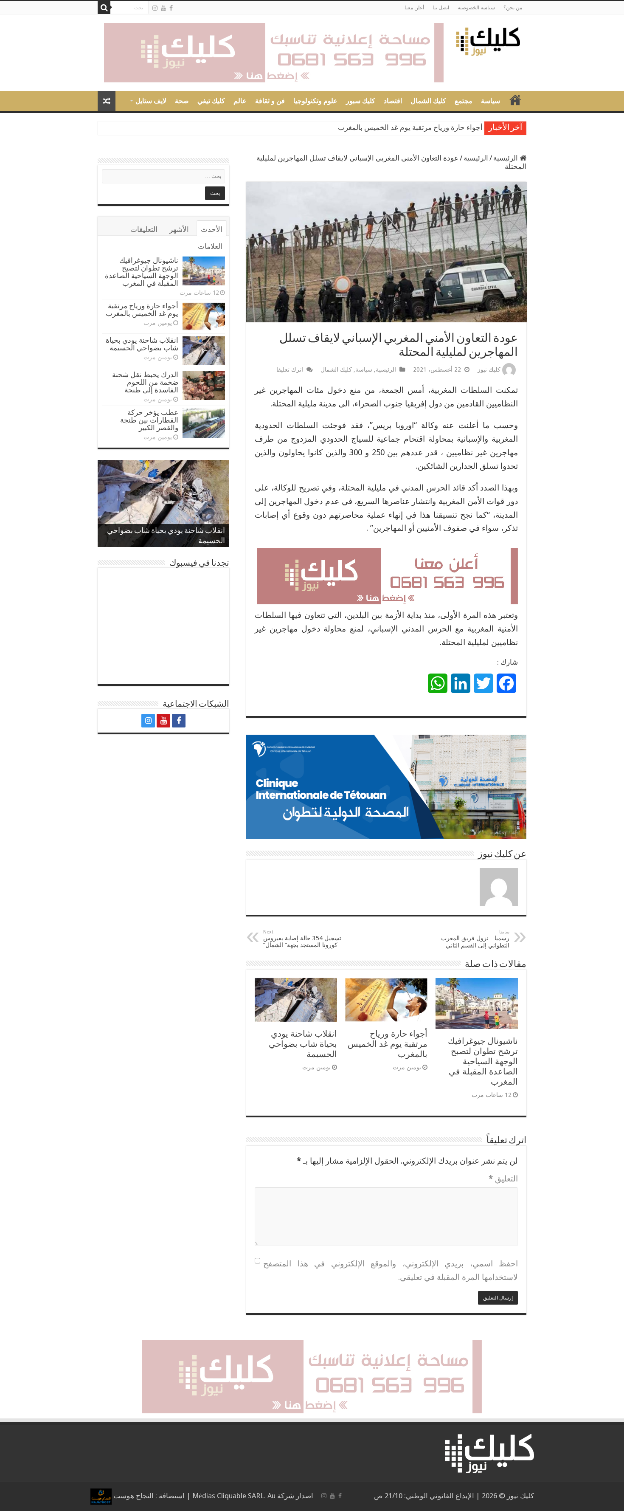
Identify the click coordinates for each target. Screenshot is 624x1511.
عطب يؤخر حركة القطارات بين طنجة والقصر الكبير (149, 420)
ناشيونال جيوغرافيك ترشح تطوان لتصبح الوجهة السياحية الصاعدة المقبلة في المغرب (483, 1061)
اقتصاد (393, 100)
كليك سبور (360, 100)
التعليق (503, 1179)
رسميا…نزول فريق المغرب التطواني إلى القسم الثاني (475, 939)
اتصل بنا (441, 8)
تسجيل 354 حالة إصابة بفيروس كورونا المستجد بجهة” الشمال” (302, 938)
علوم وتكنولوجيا (315, 100)
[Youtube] (163, 8)
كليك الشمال (428, 100)
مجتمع (463, 100)
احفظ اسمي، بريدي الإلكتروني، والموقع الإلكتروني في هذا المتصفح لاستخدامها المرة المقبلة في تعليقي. (390, 1270)
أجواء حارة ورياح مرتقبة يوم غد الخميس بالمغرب (387, 1044)
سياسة (490, 100)
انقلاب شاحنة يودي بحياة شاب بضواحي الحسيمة (411, 128)
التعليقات (143, 229)
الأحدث (211, 229)
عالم (240, 100)
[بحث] (104, 7)
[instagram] (155, 8)
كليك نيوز (489, 369)
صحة (182, 100)
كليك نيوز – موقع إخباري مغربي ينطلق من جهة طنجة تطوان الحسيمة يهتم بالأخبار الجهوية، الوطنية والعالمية (515, 100)
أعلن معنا (414, 8)
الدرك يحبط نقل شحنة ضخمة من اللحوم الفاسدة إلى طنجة (145, 382)
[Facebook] (171, 8)
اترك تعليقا (289, 369)
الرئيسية (506, 158)
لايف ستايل (150, 100)
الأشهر (179, 229)
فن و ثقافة (270, 100)
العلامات (210, 246)
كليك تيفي (211, 100)
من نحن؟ (512, 8)
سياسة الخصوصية (476, 8)
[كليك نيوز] (488, 40)
